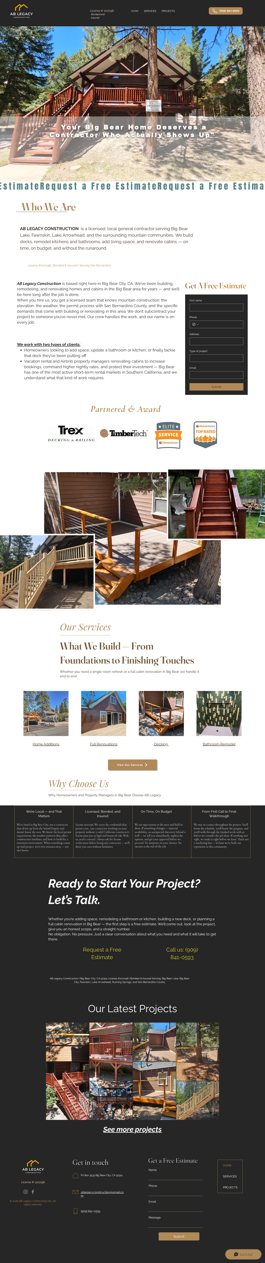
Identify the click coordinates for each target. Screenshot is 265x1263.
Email (192, 367)
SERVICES (230, 1176)
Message (155, 1217)
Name (153, 1170)
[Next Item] (213, 1071)
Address (194, 334)
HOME (227, 1165)
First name (195, 300)
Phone (193, 317)
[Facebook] (33, 1192)
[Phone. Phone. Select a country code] (195, 324)
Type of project (198, 351)
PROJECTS (230, 1187)
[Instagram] (25, 1192)
